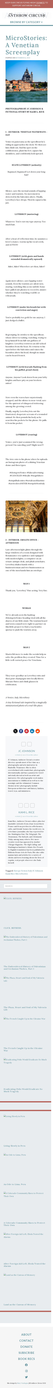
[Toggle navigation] (4, 29)
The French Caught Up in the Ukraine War (23, 1049)
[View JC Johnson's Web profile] (29, 744)
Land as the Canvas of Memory (20, 1304)
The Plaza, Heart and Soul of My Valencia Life (25, 1008)
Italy (30, 870)
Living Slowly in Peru (14, 1146)
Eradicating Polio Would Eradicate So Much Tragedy (23, 1090)
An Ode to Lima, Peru (15, 1184)
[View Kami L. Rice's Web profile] (32, 805)
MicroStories (21, 873)
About (26, 1334)
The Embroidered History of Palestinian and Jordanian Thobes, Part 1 (24, 967)
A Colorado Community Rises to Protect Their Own (24, 1224)
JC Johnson (38, 870)
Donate (40, 2)
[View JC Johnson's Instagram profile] (23, 744)
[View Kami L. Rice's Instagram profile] (26, 805)
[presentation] (25, 911)
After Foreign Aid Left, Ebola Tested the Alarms (25, 1264)
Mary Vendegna (22, 1383)
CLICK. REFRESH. (13, 928)
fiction (24, 870)
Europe (17, 870)
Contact (26, 1340)
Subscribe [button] (27, 1352)
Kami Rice (10, 873)
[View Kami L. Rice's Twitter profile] (20, 805)
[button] (15, 731)
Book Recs (26, 1359)
